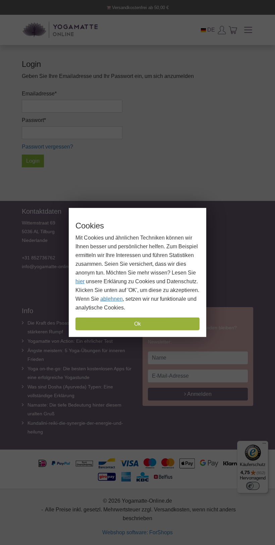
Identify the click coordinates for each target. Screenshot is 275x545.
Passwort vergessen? (47, 147)
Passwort (33, 120)
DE (210, 30)
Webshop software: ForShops (137, 532)
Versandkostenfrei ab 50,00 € (140, 7)
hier (80, 281)
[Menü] (264, 445)
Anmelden (199, 394)
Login (33, 161)
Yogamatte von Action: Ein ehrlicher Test (70, 341)
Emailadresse (38, 93)
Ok (137, 324)
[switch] (253, 486)
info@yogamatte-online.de (50, 266)
